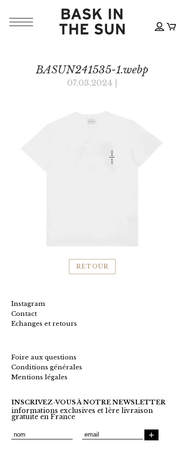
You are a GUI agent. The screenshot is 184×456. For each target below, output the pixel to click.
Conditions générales (46, 367)
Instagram (28, 304)
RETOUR (92, 266)
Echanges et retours (44, 324)
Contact (24, 314)
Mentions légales (39, 377)
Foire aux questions (43, 357)
